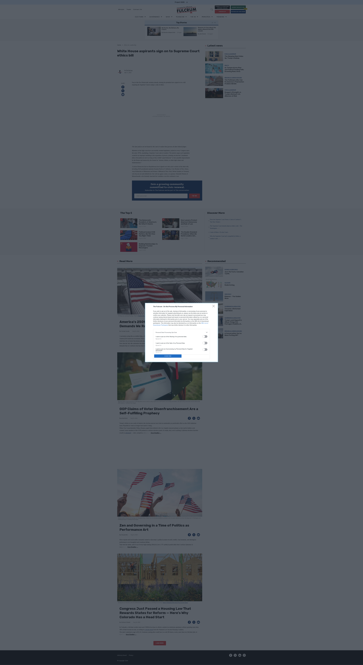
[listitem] (181, 332)
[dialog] (181, 332)
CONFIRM (167, 356)
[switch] (204, 336)
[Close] (214, 307)
